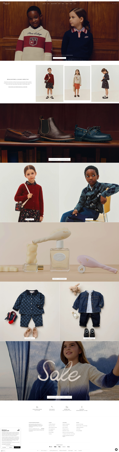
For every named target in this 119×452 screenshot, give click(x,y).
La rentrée (44, 3)
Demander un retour (66, 430)
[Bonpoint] (6, 3)
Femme (63, 3)
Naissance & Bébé (54, 3)
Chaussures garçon (64, 159)
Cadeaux (67, 3)
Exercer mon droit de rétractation (68, 432)
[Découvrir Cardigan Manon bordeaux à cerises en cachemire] (49, 83)
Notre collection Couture (53, 427)
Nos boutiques (51, 432)
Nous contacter (65, 427)
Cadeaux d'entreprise (79, 427)
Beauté (71, 3)
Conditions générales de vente (54, 450)
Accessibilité (80, 450)
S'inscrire (42, 428)
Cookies (76, 450)
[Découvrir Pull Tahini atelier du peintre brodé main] (77, 83)
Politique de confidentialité (62, 450)
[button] (112, 3)
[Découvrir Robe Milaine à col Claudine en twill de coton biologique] (105, 83)
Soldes (48, 3)
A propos (75, 3)
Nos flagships (51, 430)
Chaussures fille (54, 159)
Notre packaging (79, 430)
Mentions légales (70, 450)
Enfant (59, 3)
